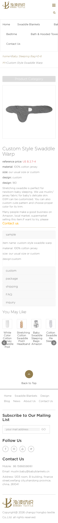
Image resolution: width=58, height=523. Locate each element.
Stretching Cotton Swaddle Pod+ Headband (22, 338)
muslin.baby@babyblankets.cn (30, 471)
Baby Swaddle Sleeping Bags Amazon (36, 338)
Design (44, 395)
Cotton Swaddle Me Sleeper (51, 337)
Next (53, 342)
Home (6, 24)
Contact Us (13, 43)
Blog (7, 401)
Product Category (29, 79)
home (6, 56)
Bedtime (11, 34)
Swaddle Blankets (28, 24)
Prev (4, 342)
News (16, 401)
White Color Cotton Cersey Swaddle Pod (7, 339)
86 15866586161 (22, 466)
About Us (30, 401)
